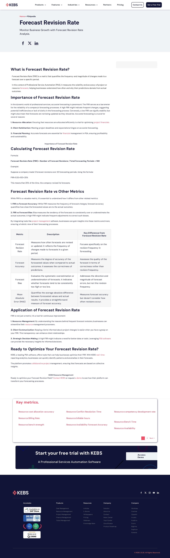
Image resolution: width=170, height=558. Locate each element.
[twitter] (145, 493)
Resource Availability (124, 428)
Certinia (134, 511)
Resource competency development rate (135, 411)
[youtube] (154, 493)
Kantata (134, 532)
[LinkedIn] (36, 43)
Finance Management (63, 517)
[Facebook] (23, 43)
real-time (100, 355)
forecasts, (24, 88)
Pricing (85, 517)
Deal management (62, 508)
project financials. (102, 122)
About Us (107, 511)
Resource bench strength (31, 424)
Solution (106, 508)
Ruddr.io (134, 520)
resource (29, 324)
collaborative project (40, 363)
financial (66, 133)
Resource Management (64, 511)
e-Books (86, 511)
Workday (134, 508)
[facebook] (141, 493)
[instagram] (150, 493)
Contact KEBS (59, 378)
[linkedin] (158, 493)
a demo (78, 378)
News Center (108, 517)
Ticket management (63, 520)
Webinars (86, 520)
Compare (135, 503)
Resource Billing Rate (29, 418)
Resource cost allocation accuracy (36, 411)
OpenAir (134, 514)
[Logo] (12, 5)
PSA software (105, 338)
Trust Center (108, 520)
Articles (86, 508)
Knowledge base (89, 523)
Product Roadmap (110, 526)
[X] (29, 43)
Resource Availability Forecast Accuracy (86, 424)
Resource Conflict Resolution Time (83, 411)
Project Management (63, 514)
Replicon (134, 529)
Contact (106, 514)
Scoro (133, 523)
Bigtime (134, 526)
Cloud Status (108, 523)
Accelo (133, 517)
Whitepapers (88, 514)
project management (41, 221)
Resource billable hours (78, 418)
